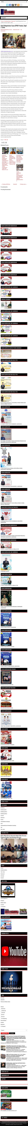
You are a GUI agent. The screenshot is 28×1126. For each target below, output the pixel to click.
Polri (2, 823)
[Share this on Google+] (7, 139)
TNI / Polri (3, 829)
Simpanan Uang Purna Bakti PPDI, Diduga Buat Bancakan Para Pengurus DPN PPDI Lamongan (19, 158)
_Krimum (2, 1014)
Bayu (25, 1121)
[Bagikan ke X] (5, 142)
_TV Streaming (4, 1018)
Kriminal (2, 875)
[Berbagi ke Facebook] (6, 142)
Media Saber (3, 902)
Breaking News (8, 21)
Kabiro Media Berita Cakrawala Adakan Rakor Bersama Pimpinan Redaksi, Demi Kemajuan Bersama (13, 836)
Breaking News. (4, 813)
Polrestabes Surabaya (5, 821)
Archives (12, 1033)
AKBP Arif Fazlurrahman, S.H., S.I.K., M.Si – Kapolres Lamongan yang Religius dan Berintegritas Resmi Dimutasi (16, 1055)
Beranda (15, 184)
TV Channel (3, 906)
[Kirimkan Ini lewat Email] (2, 142)
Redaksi (2, 900)
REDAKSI (2, 999)
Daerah (2, 815)
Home (2, 21)
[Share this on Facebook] (4, 139)
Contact (2, 904)
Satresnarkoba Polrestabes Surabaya (8, 825)
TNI (1, 827)
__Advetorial (3, 1010)
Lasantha (20, 1123)
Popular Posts (5, 1033)
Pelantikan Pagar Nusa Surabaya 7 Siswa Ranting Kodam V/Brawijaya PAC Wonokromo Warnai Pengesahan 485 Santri (16, 1047)
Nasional (13, 21)
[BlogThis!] (3, 142)
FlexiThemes (7, 1123)
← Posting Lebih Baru (5, 184)
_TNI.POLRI (3, 1008)
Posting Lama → (23, 184)
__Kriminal (3, 1012)
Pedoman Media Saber (5, 1001)
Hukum (2, 1006)
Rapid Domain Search (18, 1124)
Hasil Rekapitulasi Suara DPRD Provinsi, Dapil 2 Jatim (14, 26)
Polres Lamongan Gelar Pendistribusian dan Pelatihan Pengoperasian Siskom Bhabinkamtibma (19, 176)
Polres (2, 819)
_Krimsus (3, 1016)
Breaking (2, 807)
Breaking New (3, 809)
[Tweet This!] (5, 139)
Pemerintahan (3, 1020)
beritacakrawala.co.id (13, 1121)
